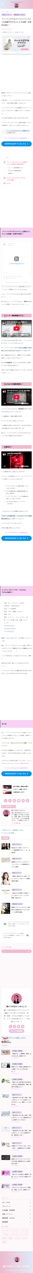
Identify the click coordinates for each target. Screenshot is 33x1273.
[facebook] (10, 800)
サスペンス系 (24, 1231)
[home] (20, 823)
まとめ (8, 183)
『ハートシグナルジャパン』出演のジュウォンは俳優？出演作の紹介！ (17, 163)
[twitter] (5, 800)
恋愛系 (12, 833)
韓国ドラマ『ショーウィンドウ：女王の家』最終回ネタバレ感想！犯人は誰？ (21, 1161)
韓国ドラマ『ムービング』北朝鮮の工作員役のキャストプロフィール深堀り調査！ (20, 909)
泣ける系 (17, 1238)
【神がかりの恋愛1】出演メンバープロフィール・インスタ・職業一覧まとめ (20, 895)
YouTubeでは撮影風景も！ (15, 171)
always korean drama (16, 1264)
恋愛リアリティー (7, 830)
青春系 (4, 1242)
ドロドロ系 (5, 1234)
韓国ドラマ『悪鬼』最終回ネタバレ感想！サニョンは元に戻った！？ (21, 1069)
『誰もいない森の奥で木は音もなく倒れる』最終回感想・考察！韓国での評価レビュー (21, 1084)
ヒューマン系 (24, 1234)
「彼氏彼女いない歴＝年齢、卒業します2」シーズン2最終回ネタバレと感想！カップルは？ (21, 1117)
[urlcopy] (27, 800)
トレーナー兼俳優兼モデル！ (16, 168)
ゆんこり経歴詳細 (16, 1031)
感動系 (10, 1238)
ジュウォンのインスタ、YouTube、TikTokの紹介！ (17, 179)
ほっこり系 (5, 1231)
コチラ (12, 626)
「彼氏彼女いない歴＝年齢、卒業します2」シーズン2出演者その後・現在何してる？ (21, 1133)
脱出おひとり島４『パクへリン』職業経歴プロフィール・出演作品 (20, 850)
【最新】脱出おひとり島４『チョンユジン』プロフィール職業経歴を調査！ (20, 878)
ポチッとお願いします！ (17, 1038)
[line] (19, 800)
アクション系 (14, 1231)
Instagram (16, 1254)
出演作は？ (11, 173)
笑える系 (24, 1238)
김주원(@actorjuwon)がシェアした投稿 (16, 282)
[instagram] (15, 823)
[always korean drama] (16, 6)
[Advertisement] (16, 72)
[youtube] (17, 823)
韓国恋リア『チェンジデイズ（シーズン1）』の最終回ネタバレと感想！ (20, 864)
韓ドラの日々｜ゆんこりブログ (16, 1266)
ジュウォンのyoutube (7, 340)
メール (23, 1254)
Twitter (10, 1254)
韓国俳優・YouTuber (18, 830)
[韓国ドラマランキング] (6, 1041)
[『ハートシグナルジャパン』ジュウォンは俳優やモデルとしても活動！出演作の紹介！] (14, 800)
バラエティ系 (6, 833)
